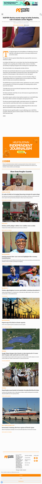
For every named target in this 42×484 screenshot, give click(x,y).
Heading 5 (5, 288)
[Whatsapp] (7, 161)
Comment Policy (27, 457)
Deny (21, 478)
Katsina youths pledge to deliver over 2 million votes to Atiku (18, 225)
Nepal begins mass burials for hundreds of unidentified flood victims (20, 390)
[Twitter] (5, 161)
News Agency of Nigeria (18, 25)
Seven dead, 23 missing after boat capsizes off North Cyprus (18, 427)
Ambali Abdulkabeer (6, 396)
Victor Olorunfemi (6, 360)
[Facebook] (3, 161)
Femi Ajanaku (4, 296)
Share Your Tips (27, 462)
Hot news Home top (8, 425)
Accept (21, 475)
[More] (9, 161)
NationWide (6, 254)
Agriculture (6, 192)
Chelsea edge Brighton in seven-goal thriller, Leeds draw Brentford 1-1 (21, 290)
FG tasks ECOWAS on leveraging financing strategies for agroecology (21, 194)
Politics (4, 223)
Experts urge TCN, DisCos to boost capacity (14, 322)
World (4, 351)
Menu (2, 14)
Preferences (21, 481)
